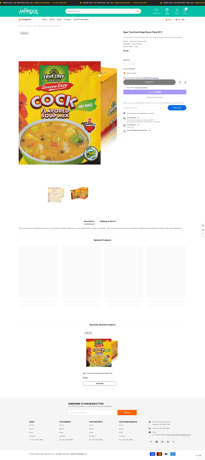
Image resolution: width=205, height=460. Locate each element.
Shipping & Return (108, 221)
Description (89, 221)
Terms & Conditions (141, 87)
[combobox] (100, 11)
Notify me (99, 383)
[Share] (184, 82)
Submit (127, 412)
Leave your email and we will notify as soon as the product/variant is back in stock (153, 103)
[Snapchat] (168, 442)
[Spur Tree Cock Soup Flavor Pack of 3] (102, 350)
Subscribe (177, 108)
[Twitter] (174, 442)
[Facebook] (151, 442)
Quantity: (126, 60)
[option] (68, 103)
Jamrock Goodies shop (138, 41)
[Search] (103, 11)
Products (28, 26)
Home (21, 26)
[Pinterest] (162, 442)
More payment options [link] (155, 97)
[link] (167, 11)
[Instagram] (157, 442)
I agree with (130, 87)
